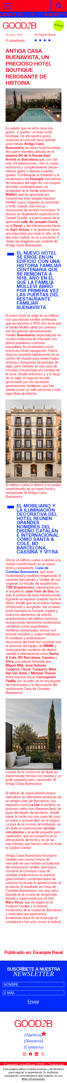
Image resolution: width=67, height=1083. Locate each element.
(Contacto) (33, 1047)
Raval (57, 952)
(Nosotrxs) (33, 1040)
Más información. (33, 1079)
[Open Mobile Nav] (7, 6)
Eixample (42, 952)
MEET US (24, 14)
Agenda (58, 25)
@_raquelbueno (15, 40)
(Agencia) (33, 1034)
